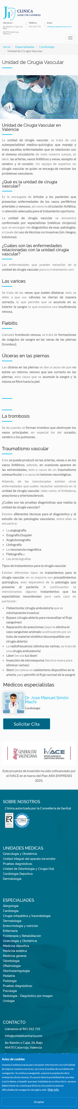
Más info (53, 1089)
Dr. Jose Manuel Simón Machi (47, 699)
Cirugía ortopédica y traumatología (27, 916)
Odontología (11, 961)
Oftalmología (12, 966)
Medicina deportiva (16, 946)
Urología (9, 1001)
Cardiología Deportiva (18, 873)
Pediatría (9, 976)
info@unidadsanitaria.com (59, 26)
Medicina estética (15, 951)
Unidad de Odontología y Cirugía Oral (28, 868)
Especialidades (24, 47)
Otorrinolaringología (16, 971)
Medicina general (14, 956)
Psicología (10, 991)
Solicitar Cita (27, 724)
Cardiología (46, 47)
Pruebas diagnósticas (17, 863)
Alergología (11, 906)
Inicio (6, 47)
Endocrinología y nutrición (20, 926)
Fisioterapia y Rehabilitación (22, 936)
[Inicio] (22, 13)
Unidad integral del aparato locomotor (29, 858)
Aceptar (39, 1102)
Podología (10, 981)
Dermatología (12, 878)
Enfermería (10, 931)
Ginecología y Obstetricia (20, 853)
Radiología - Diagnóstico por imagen (28, 996)
